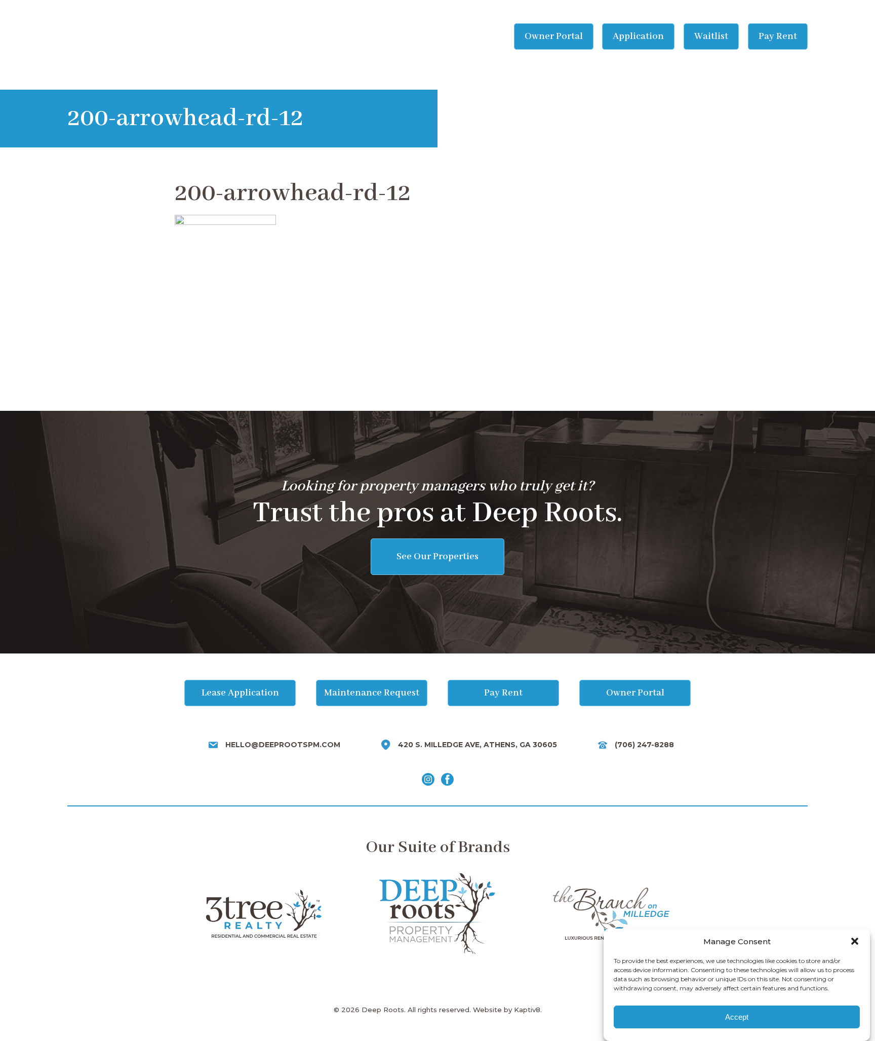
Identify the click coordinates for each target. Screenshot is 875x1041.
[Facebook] (447, 779)
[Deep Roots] (107, 36)
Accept (736, 1017)
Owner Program (423, 36)
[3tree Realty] (263, 913)
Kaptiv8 (527, 1010)
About (483, 36)
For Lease (262, 36)
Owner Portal (554, 36)
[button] (855, 941)
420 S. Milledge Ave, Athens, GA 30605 (477, 744)
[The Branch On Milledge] (611, 913)
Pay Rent (778, 36)
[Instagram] (428, 779)
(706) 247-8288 (644, 744)
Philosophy (321, 36)
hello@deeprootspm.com (282, 744)
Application (638, 36)
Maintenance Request (371, 693)
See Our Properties (437, 557)
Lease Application (240, 693)
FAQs (367, 36)
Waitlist (711, 36)
